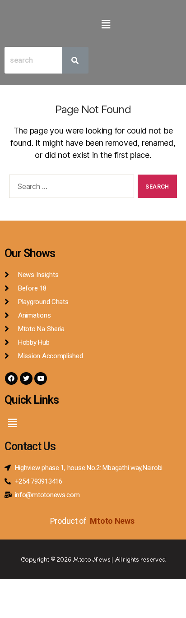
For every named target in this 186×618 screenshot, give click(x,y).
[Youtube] (40, 378)
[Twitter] (26, 378)
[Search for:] (69, 188)
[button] (105, 24)
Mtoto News (113, 521)
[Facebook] (11, 378)
